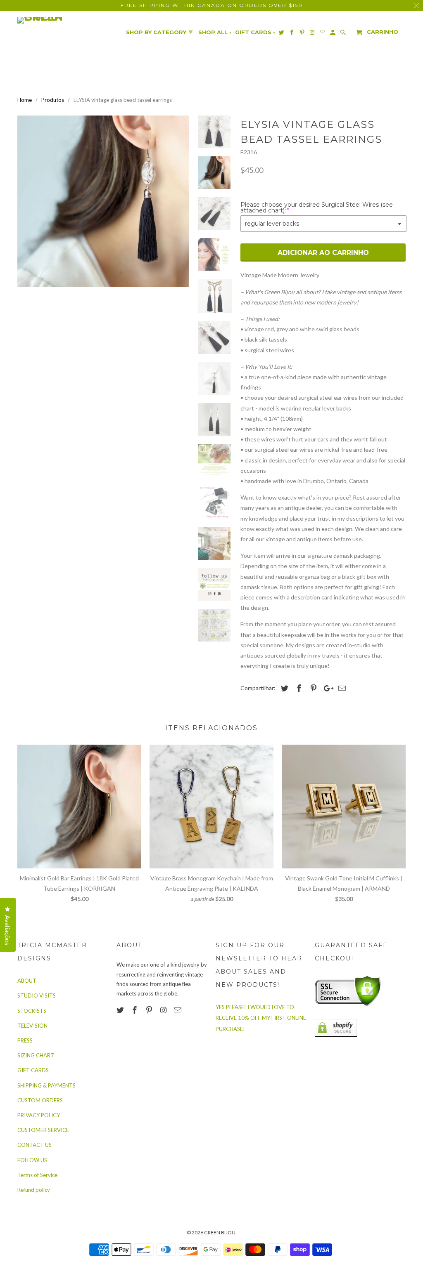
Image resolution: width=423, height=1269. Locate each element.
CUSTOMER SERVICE (43, 1130)
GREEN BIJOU (219, 1232)
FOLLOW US (32, 1160)
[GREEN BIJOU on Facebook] (135, 1009)
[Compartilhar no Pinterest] (312, 688)
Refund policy (33, 1189)
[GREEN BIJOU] (56, 20)
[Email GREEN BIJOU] (178, 1009)
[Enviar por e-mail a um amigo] (340, 688)
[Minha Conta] (333, 34)
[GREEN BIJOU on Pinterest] (149, 1009)
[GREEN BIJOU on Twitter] (121, 1009)
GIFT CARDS (33, 1070)
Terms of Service (37, 1175)
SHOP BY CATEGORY (159, 31)
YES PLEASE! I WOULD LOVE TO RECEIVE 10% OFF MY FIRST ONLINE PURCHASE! (261, 1018)
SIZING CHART (35, 1055)
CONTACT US (34, 1145)
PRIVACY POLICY (38, 1115)
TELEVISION (32, 1025)
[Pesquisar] (343, 34)
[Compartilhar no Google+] (326, 688)
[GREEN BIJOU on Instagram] (164, 1009)
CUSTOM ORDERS (40, 1100)
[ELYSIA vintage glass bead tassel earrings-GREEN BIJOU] (103, 201)
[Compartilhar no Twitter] (283, 688)
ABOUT (26, 980)
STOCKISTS (31, 1010)
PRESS (25, 1040)
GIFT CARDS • (255, 32)
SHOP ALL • (214, 32)
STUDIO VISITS (36, 995)
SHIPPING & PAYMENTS (46, 1085)
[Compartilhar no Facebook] (297, 688)
